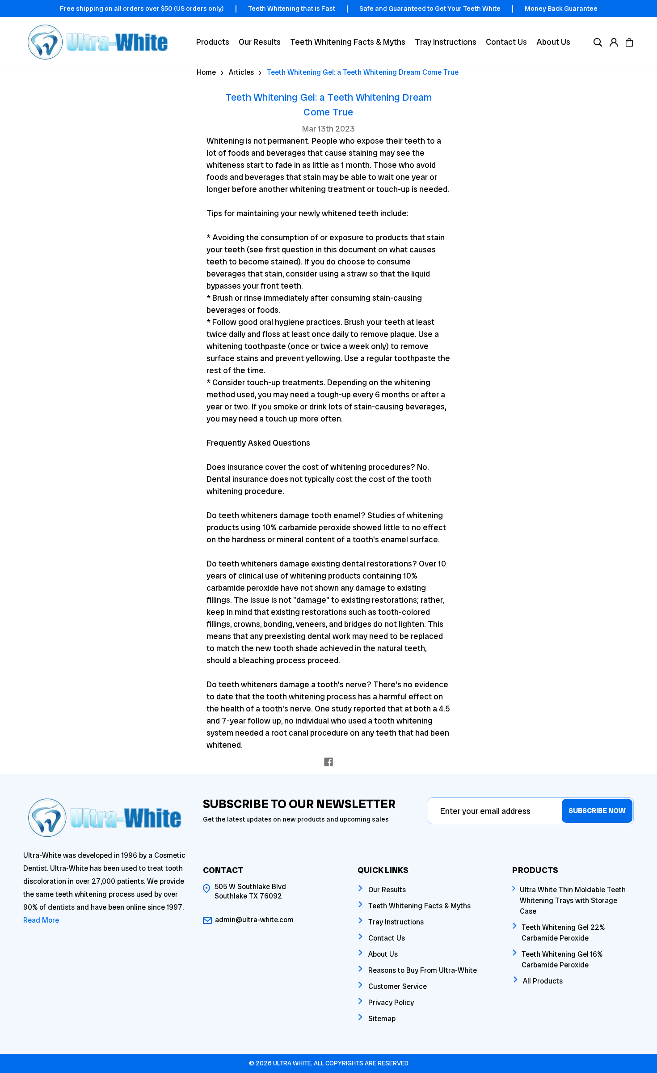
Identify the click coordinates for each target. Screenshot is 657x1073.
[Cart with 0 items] (629, 42)
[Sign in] (613, 42)
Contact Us (506, 42)
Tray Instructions (445, 42)
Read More (41, 920)
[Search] (598, 42)
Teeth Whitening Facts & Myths (347, 42)
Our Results (260, 42)
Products (212, 42)
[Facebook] (328, 762)
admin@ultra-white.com (254, 919)
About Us (553, 42)
